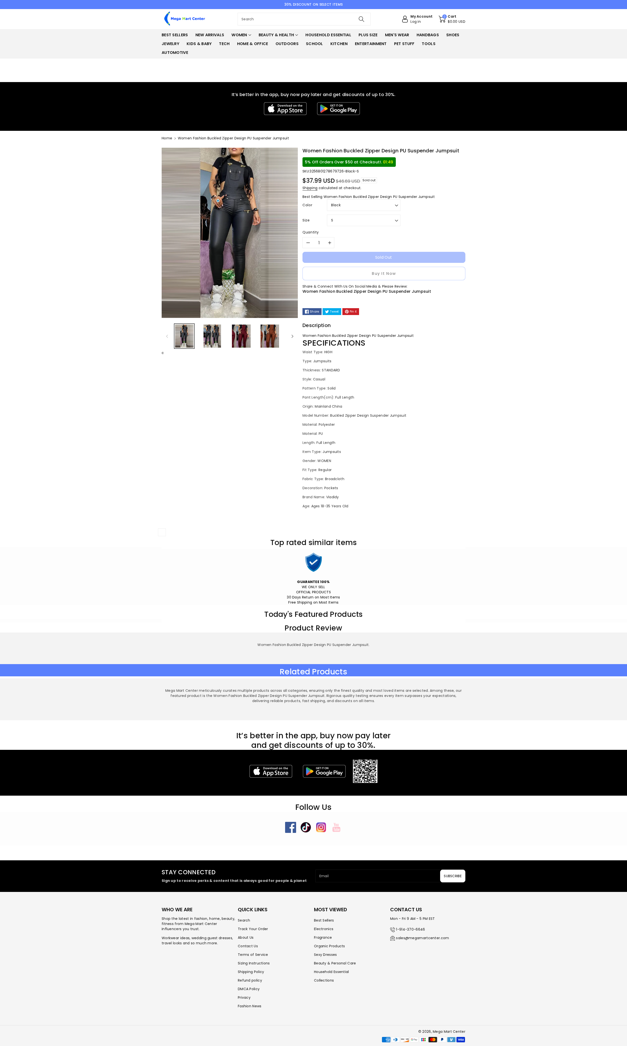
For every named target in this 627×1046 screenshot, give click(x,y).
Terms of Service (253, 954)
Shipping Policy (251, 971)
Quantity (310, 232)
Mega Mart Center (449, 1031)
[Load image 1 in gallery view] (184, 336)
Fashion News (250, 1006)
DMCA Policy (249, 988)
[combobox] (304, 19)
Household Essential (331, 971)
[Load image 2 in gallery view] (212, 336)
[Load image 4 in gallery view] (270, 336)
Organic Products (329, 946)
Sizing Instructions (254, 963)
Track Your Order (253, 928)
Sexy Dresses (325, 954)
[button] (452, 19)
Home (167, 138)
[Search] (361, 19)
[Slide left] (167, 336)
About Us (245, 937)
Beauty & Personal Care (335, 963)
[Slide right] (292, 336)
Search (244, 920)
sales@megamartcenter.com (422, 938)
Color (307, 205)
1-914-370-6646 (410, 929)
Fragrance (323, 937)
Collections (324, 980)
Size (306, 220)
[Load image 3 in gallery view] (241, 336)
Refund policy (250, 980)
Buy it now (384, 273)
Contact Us (248, 946)
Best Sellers (324, 920)
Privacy (244, 997)
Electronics (323, 928)
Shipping (309, 187)
